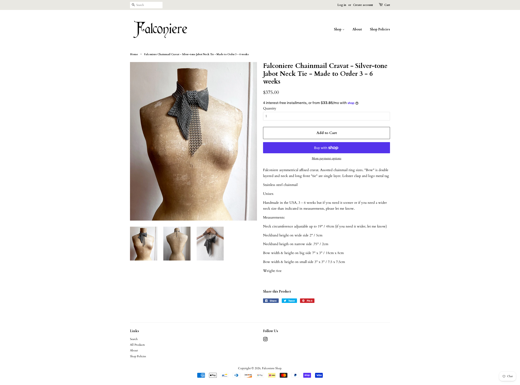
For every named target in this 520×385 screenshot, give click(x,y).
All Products (137, 345)
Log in (341, 5)
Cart (387, 5)
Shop (338, 29)
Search (134, 339)
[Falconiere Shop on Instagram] (265, 340)
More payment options (326, 158)
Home (134, 54)
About (357, 29)
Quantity (269, 108)
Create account (363, 5)
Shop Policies (380, 29)
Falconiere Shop (271, 368)
